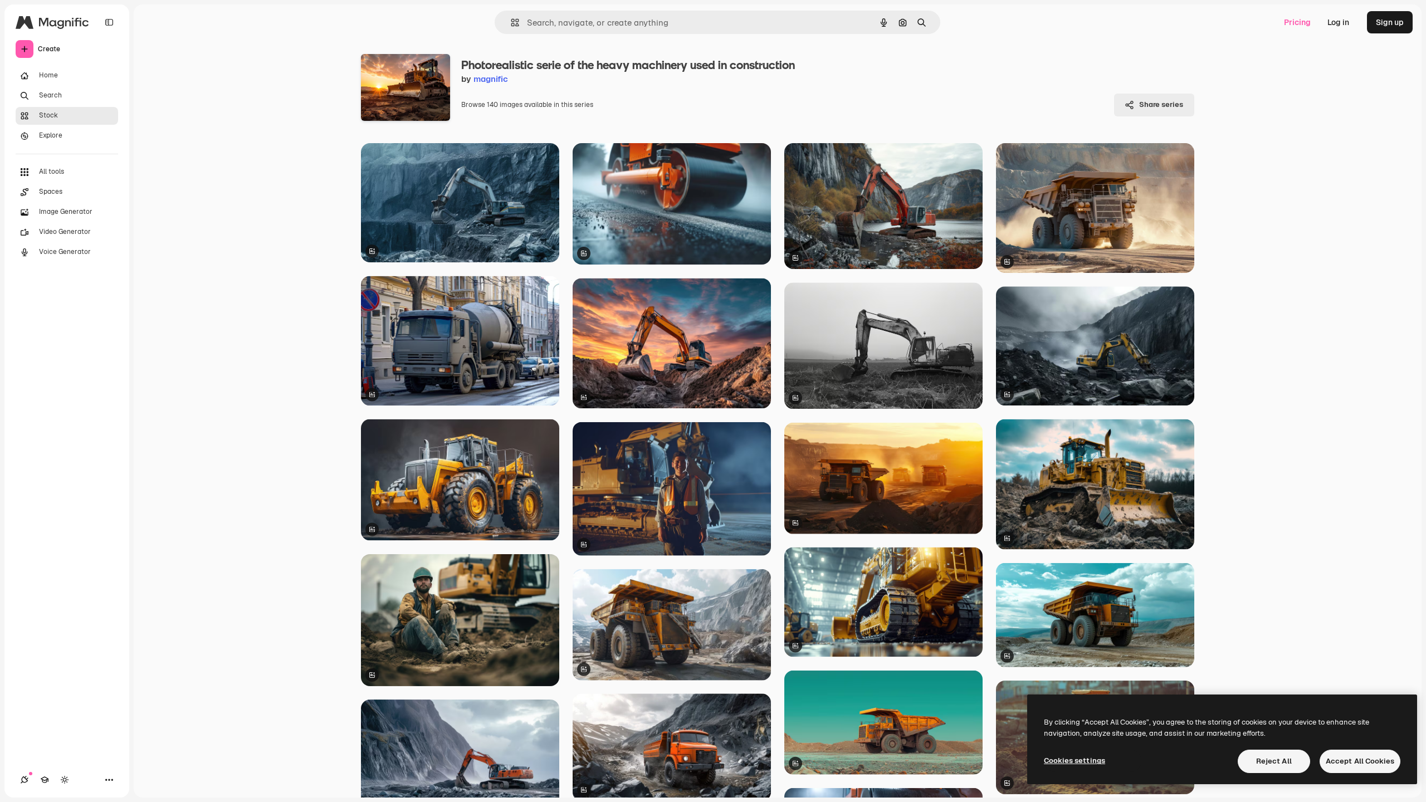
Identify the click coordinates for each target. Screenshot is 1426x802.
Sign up (1390, 22)
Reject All (1274, 761)
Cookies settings (1074, 760)
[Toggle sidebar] (109, 22)
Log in (1338, 22)
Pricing (1297, 22)
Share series (1161, 104)
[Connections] (24, 780)
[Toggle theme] (65, 780)
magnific (490, 79)
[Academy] (44, 780)
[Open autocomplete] (510, 22)
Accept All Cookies (1360, 761)
